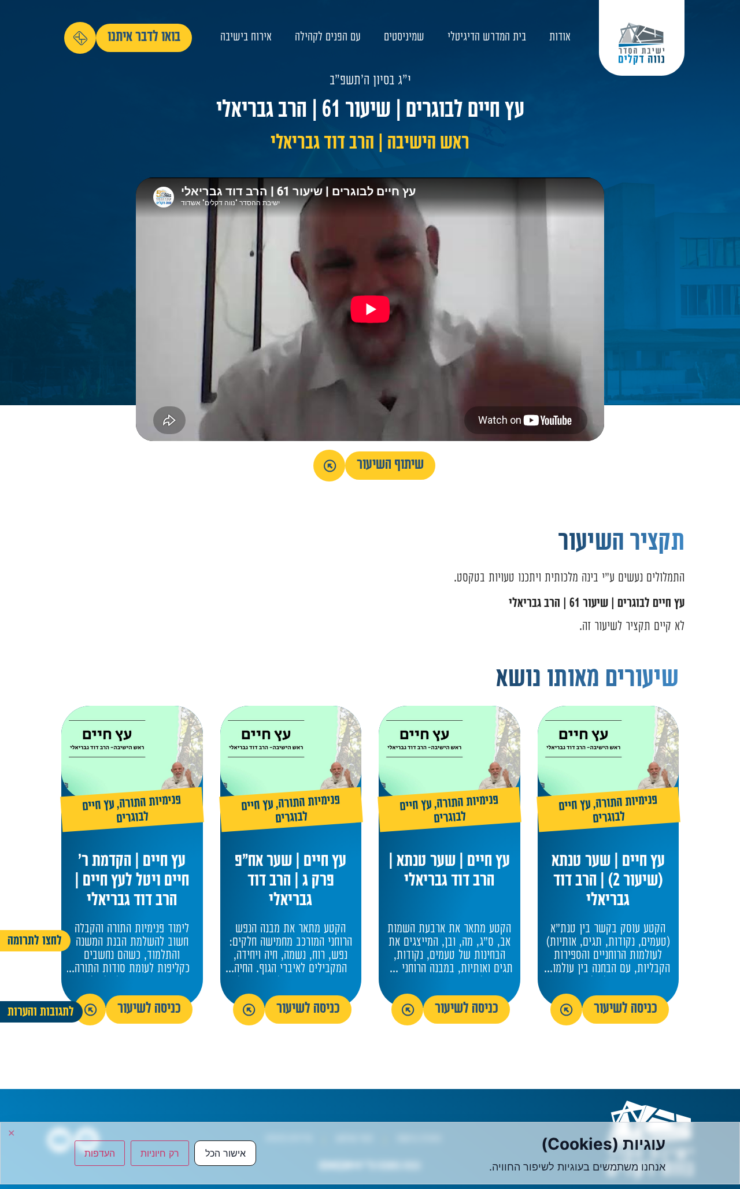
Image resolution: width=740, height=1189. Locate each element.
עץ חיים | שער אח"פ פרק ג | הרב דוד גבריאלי (290, 882)
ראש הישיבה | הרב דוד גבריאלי (370, 144)
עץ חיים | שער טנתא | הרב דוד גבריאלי (449, 872)
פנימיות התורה (626, 803)
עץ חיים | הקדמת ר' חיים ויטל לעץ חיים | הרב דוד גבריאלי (132, 882)
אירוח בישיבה (246, 38)
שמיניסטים (404, 38)
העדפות (99, 1153)
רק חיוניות (159, 1153)
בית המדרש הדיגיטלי (486, 38)
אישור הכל (225, 1153)
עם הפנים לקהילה (328, 38)
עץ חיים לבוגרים (433, 812)
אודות (560, 38)
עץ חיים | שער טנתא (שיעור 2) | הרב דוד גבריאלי (608, 882)
